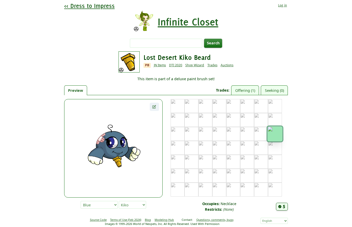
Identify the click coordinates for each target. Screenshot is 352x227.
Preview (75, 90)
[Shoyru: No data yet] (219, 176)
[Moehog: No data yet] (191, 162)
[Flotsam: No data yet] (233, 120)
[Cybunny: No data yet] (178, 120)
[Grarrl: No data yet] (275, 120)
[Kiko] (274, 133)
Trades (212, 65)
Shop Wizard (194, 65)
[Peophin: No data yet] (247, 162)
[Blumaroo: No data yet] (205, 106)
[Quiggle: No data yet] (178, 176)
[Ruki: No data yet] (191, 176)
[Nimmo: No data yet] (219, 162)
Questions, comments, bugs (214, 220)
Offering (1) (245, 90)
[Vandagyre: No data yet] (205, 190)
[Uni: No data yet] (178, 190)
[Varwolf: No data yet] (219, 190)
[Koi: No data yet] (178, 148)
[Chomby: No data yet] (275, 106)
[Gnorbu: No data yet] (261, 120)
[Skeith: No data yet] (233, 176)
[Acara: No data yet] (178, 106)
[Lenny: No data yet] (247, 148)
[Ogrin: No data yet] (233, 162)
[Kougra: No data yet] (205, 148)
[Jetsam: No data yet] (219, 134)
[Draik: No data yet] (191, 120)
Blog (148, 220)
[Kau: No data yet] (261, 134)
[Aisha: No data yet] (191, 106)
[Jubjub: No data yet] (233, 134)
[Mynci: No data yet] (205, 162)
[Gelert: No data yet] (247, 120)
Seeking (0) (274, 90)
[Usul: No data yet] (191, 190)
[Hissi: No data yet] (191, 134)
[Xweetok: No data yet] (247, 190)
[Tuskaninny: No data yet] (275, 176)
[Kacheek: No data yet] (247, 134)
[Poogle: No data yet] (261, 162)
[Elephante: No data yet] (205, 120)
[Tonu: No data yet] (261, 176)
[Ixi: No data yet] (205, 134)
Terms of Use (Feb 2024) (125, 220)
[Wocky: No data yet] (233, 190)
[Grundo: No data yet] (178, 134)
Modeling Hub (164, 220)
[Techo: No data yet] (247, 176)
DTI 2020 (175, 65)
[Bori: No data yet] (219, 106)
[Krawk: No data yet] (219, 148)
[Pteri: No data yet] (275, 162)
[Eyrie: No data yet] (219, 120)
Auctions (227, 65)
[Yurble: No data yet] (261, 190)
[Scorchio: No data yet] (205, 176)
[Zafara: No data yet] (275, 190)
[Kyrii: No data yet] (233, 148)
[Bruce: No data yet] (233, 106)
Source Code (98, 220)
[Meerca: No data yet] (178, 162)
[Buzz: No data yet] (247, 106)
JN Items (160, 65)
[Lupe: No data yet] (261, 148)
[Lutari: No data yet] (275, 148)
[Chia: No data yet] (261, 106)
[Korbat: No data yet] (191, 148)
